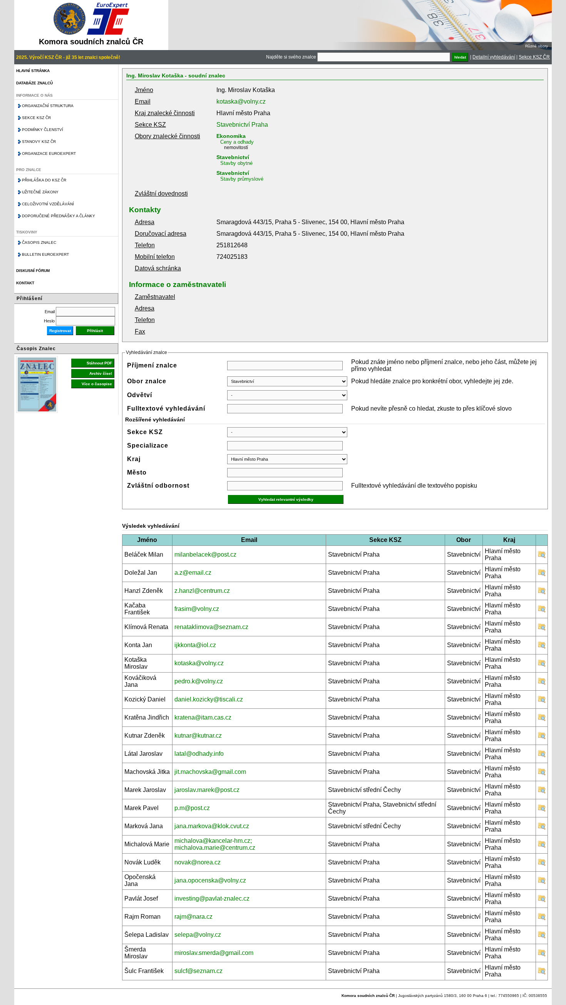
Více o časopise (97, 384)
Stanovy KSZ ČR (39, 141)
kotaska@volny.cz (241, 101)
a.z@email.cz (192, 572)
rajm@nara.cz (193, 916)
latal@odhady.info (199, 753)
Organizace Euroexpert (49, 153)
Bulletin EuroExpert (45, 254)
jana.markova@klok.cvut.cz (211, 826)
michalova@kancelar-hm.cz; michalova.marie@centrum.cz (214, 844)
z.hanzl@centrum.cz (202, 590)
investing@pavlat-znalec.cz (212, 898)
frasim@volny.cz (196, 609)
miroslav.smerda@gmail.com (213, 953)
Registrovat (60, 331)
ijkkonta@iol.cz (195, 645)
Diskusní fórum (33, 270)
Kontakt (25, 283)
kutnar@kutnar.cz (198, 735)
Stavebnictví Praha (242, 124)
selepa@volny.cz (197, 934)
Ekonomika (231, 136)
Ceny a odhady (237, 142)
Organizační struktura (48, 106)
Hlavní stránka (33, 71)
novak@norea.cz (197, 862)
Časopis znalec (39, 242)
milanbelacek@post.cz (205, 554)
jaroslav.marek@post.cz (206, 790)
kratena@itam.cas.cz (202, 717)
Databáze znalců (34, 83)
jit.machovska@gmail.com (210, 771)
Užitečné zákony (40, 192)
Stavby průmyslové (241, 179)
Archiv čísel (100, 373)
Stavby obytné (236, 163)
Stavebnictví (232, 157)
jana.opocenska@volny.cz (210, 880)
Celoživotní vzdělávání (48, 204)
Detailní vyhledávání (493, 57)
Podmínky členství (42, 130)
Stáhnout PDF (99, 363)
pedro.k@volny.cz (198, 681)
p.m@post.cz (192, 808)
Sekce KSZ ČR (534, 57)
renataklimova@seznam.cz (211, 627)
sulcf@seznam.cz (198, 971)
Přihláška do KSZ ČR (44, 180)
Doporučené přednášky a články (58, 216)
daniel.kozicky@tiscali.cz (208, 699)
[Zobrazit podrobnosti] (542, 556)
